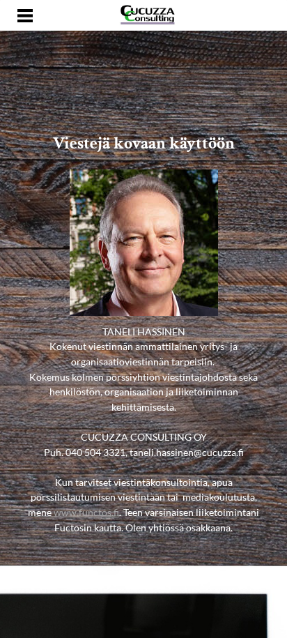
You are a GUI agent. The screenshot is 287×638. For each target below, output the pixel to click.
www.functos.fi (85, 512)
